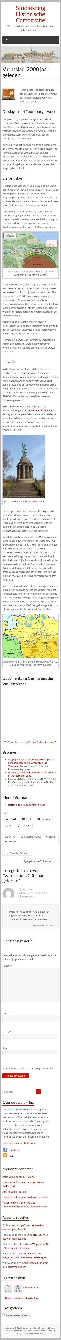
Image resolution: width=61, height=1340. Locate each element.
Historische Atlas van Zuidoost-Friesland (25, 1197)
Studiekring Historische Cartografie (30, 14)
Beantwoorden (44, 925)
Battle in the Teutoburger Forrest (26, 804)
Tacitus (26, 372)
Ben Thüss (12, 836)
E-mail (6, 1031)
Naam (6, 1012)
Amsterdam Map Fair (14, 1191)
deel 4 (42, 742)
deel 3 (35, 742)
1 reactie (11, 841)
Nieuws (51, 836)
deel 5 (53, 742)
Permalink (28, 896)
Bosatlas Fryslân (17, 853)
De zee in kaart (31, 1287)
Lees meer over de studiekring (19, 1142)
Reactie (7, 965)
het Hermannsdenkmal (40, 410)
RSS (11, 1155)
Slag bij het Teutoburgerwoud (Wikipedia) (31, 759)
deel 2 (27, 742)
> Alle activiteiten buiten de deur (20, 1298)
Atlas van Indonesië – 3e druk (18, 1176)
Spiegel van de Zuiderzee (39, 861)
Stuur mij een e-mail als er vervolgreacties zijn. (27, 1068)
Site (4, 1048)
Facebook (14, 1150)
